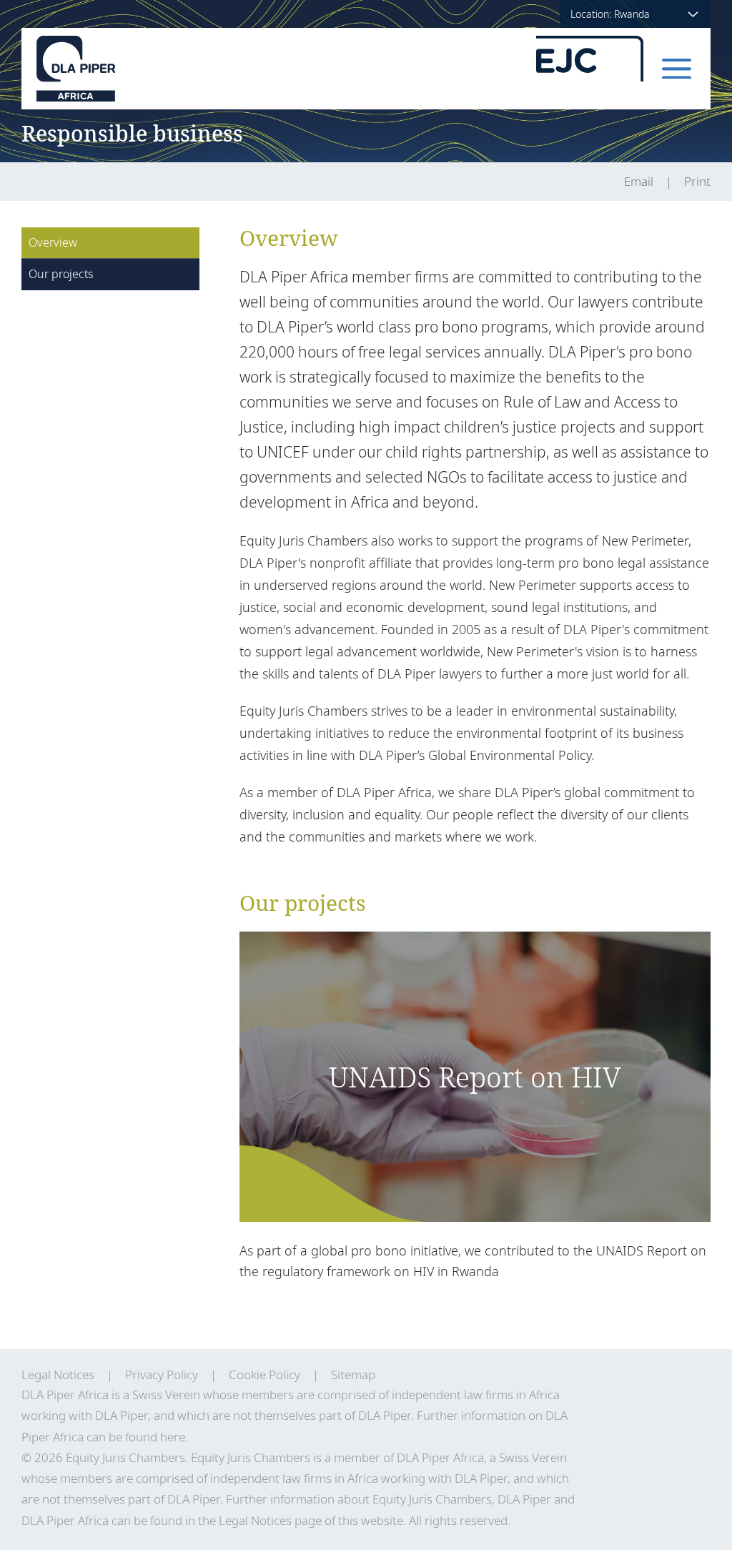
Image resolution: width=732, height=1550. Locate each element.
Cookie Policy (264, 1374)
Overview (53, 242)
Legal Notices (57, 1374)
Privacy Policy (161, 1374)
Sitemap (353, 1374)
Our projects (61, 274)
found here (155, 1436)
